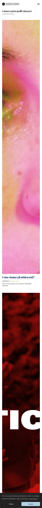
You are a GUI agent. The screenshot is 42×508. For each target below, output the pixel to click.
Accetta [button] (30, 504)
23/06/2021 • (6, 281)
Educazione (15, 281)
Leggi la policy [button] (33, 499)
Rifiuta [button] (11, 504)
